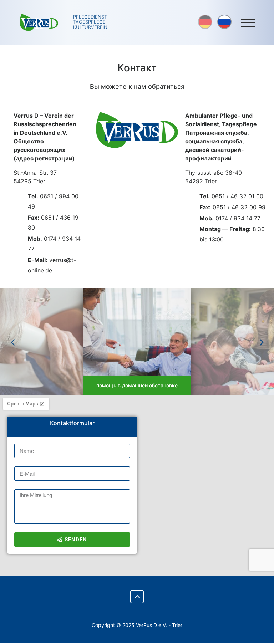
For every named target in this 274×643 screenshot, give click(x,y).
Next (261, 341)
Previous (12, 341)
